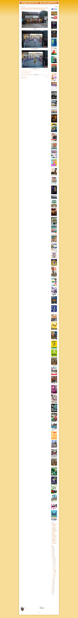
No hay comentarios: (30, 74)
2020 (52, 552)
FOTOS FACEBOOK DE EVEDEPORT (25, 72)
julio (53, 578)
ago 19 (54, 565)
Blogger (39, 612)
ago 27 (54, 562)
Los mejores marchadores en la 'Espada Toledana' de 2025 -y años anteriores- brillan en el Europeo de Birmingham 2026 (54, 540)
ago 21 (54, 564)
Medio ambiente (36, 4)
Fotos (48, 4)
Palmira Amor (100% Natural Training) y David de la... (55, 571)
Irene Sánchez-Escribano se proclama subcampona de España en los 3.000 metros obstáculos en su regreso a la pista (54, 535)
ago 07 (54, 574)
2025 (52, 547)
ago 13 (54, 569)
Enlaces (42, 4)
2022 (52, 550)
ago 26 (54, 563)
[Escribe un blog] (35, 74)
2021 (52, 551)
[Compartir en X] (36, 74)
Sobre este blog (45, 4)
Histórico (40, 4)
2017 (52, 555)
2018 (52, 554)
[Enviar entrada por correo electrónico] (33, 74)
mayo (53, 580)
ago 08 (54, 573)
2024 (52, 548)
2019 (52, 553)
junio (53, 579)
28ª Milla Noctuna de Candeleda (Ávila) (54, 543)
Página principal (27, 4)
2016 (52, 556)
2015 (52, 585)
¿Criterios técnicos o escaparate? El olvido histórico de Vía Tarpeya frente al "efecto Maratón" (54, 525)
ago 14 (54, 568)
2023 (52, 549)
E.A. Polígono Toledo (32, 4)
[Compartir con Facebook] (37, 74)
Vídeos (51, 4)
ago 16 (54, 566)
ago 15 (54, 567)
